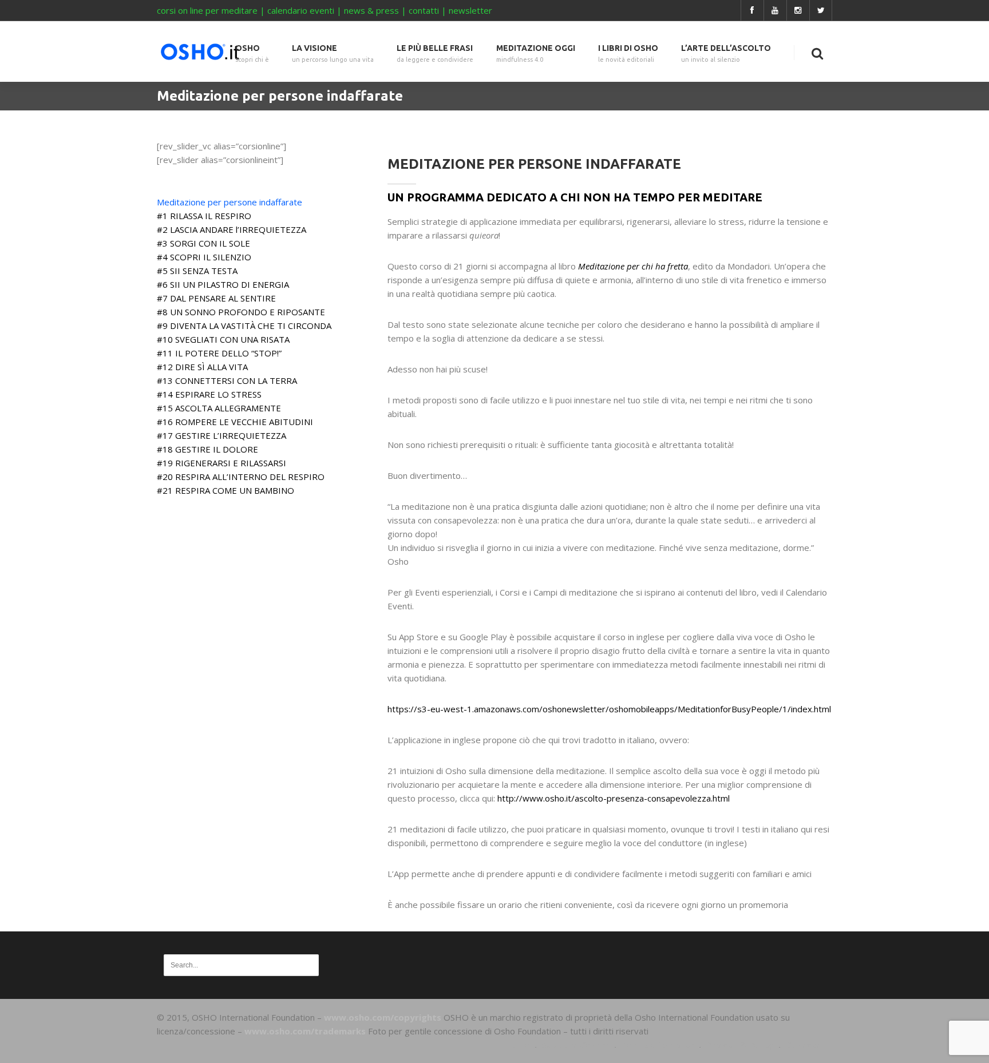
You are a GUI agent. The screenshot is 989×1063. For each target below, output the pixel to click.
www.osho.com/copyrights (382, 1017)
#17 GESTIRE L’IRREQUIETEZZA (221, 435)
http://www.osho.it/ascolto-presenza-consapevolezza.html (613, 798)
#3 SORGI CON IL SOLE (203, 243)
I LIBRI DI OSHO (628, 53)
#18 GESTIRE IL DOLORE (207, 449)
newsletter (470, 10)
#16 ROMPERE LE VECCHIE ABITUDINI (235, 421)
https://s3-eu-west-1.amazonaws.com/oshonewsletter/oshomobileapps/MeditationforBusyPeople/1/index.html (609, 709)
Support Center (575, 1044)
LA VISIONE (333, 53)
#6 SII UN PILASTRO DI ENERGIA (223, 284)
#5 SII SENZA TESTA (197, 270)
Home (517, 1044)
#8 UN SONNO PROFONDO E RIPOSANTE (241, 312)
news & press (371, 10)
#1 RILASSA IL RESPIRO (204, 215)
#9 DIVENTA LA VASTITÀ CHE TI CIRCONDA (244, 325)
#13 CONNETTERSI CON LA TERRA (227, 380)
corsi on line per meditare (207, 10)
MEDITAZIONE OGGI (535, 53)
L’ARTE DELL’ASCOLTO (726, 53)
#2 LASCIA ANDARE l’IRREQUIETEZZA (231, 229)
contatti (424, 10)
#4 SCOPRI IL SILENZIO (204, 257)
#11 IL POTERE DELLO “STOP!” (219, 353)
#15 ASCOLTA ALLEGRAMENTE (219, 408)
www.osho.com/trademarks (305, 1031)
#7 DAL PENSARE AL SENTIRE (216, 298)
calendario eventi (300, 10)
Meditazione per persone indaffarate (229, 202)
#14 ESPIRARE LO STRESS (209, 394)
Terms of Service (657, 1044)
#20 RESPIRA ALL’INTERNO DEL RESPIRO (241, 476)
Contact (803, 1044)
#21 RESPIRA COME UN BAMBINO (225, 490)
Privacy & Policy (740, 1044)
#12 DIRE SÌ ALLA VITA (202, 366)
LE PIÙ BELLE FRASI (435, 53)
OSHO (252, 53)
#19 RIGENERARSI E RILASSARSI (221, 463)
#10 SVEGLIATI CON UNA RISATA (223, 339)
